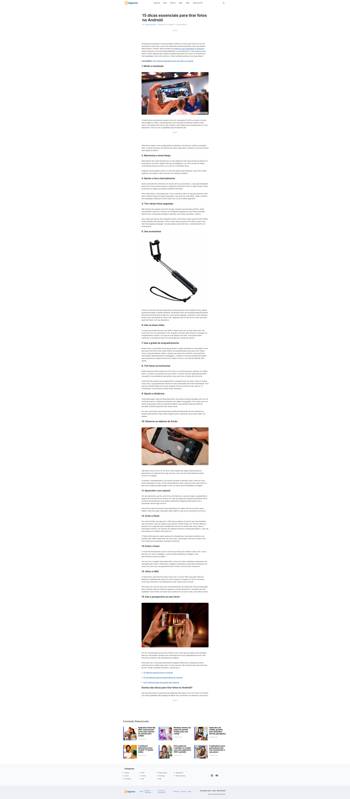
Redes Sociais (163, 773)
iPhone (172, 3)
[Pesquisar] (223, 3)
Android (156, 3)
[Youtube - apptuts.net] (217, 775)
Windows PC (198, 3)
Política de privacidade (161, 791)
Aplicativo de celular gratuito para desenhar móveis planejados (217, 731)
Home (189, 791)
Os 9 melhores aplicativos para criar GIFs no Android (173, 61)
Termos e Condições (147, 791)
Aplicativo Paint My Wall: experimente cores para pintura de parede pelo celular (146, 732)
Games (126, 776)
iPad (165, 3)
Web (187, 3)
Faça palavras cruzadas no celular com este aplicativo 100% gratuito (182, 749)
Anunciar (183, 791)
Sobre (141, 791)
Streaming (162, 776)
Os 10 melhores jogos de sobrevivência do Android (162, 678)
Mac (180, 3)
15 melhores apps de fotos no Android (158, 673)
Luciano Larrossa (150, 24)
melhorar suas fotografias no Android (188, 49)
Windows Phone (180, 776)
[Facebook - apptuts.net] (212, 776)
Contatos (176, 791)
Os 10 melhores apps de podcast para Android (161, 682)
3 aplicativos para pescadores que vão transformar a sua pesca (217, 749)
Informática (127, 779)
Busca (206, 3)
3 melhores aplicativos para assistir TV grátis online (145, 749)
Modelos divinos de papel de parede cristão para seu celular (182, 731)
